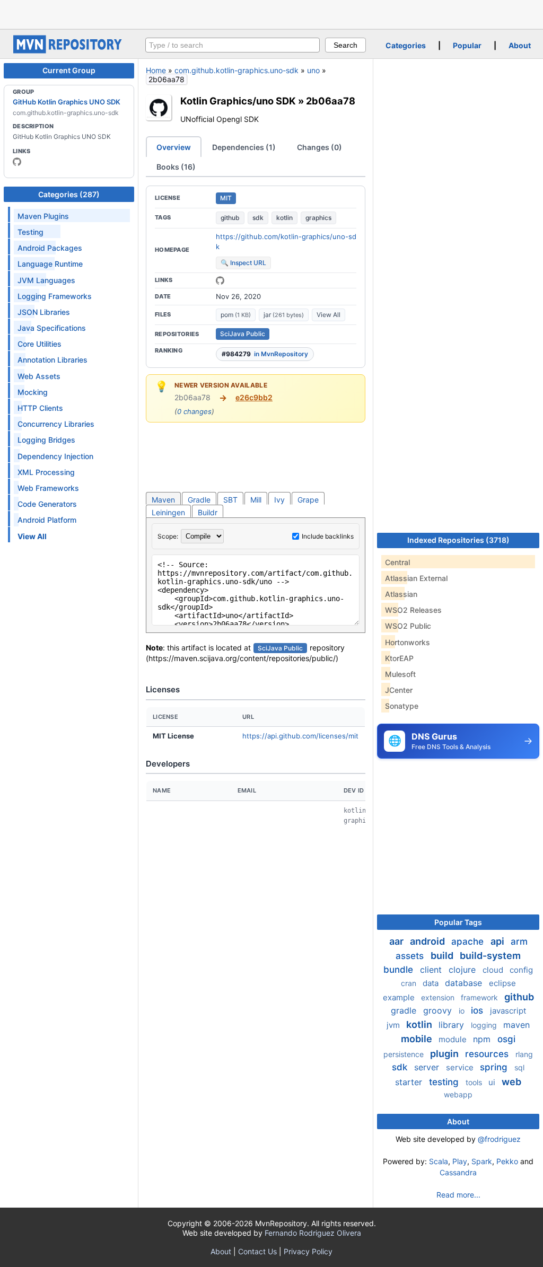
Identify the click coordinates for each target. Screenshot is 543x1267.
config (521, 970)
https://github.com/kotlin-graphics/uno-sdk (286, 241)
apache (468, 941)
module (454, 1039)
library (453, 1024)
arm (519, 941)
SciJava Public (242, 334)
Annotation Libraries (52, 359)
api (498, 941)
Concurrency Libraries (55, 423)
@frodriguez (499, 1138)
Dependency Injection (55, 456)
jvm (394, 1025)
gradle (405, 1010)
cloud (494, 970)
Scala (438, 1161)
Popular (467, 45)
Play (459, 1161)
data (432, 983)
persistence (404, 1054)
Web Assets (38, 376)
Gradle (199, 499)
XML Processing (46, 472)
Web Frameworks (48, 487)
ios (478, 1010)
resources (488, 1054)
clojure (463, 969)
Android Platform (46, 519)
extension (439, 997)
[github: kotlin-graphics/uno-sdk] (220, 280)
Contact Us (257, 1251)
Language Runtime (50, 263)
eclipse (502, 983)
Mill (255, 499)
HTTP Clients (40, 407)
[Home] (69, 50)
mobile (417, 1038)
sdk (258, 218)
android (428, 941)
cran (409, 983)
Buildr (207, 512)
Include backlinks (328, 536)
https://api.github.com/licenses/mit (300, 736)
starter (410, 1082)
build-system (490, 955)
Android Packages (49, 247)
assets (411, 956)
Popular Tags (458, 922)
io (463, 1010)
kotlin (284, 218)
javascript (508, 1011)
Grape (308, 499)
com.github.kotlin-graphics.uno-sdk (236, 70)
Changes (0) (319, 147)
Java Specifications (51, 327)
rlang (524, 1054)
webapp (458, 1094)
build (443, 955)
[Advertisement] (271, 13)
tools (475, 1082)
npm (483, 1039)
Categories (406, 45)
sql (519, 1067)
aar (397, 941)
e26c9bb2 (254, 397)
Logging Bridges (46, 439)
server (428, 1067)
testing (445, 1082)
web (511, 1081)
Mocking (32, 392)
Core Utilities (39, 343)
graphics (318, 218)
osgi (506, 1039)
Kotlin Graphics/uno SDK (238, 101)
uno (313, 70)
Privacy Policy (308, 1251)
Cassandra (458, 1172)
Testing (30, 231)
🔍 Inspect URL (243, 263)
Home (156, 70)
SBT (230, 499)
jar (284, 315)
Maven (163, 499)
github (230, 218)
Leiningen (168, 512)
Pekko (507, 1161)
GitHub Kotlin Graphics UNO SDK (66, 102)
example (400, 997)
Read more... (458, 1194)
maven (516, 1024)
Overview (173, 147)
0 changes (194, 411)
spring (495, 1067)
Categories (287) (69, 194)
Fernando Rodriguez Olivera (313, 1232)
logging (485, 1025)
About (520, 45)
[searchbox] (232, 45)
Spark (481, 1161)
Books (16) (176, 166)
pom (236, 315)
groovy (438, 1010)
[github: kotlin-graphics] (17, 161)
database (465, 983)
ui (492, 1082)
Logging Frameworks (54, 296)
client (432, 969)
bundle (399, 969)
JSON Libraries (43, 311)
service (461, 1067)
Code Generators (47, 503)
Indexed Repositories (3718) (458, 539)
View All (328, 315)
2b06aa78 (330, 101)
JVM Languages (46, 280)
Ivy (279, 499)
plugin (445, 1053)
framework (480, 997)
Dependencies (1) (244, 147)
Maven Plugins (43, 216)
